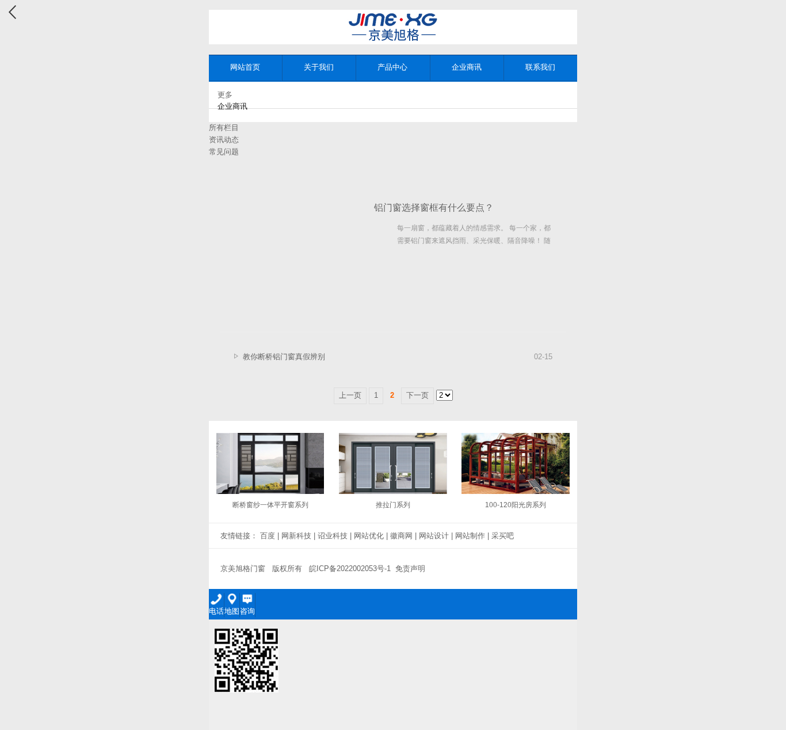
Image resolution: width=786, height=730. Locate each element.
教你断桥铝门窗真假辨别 (284, 356)
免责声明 (410, 568)
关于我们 (319, 67)
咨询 (247, 611)
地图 (231, 611)
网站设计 (434, 535)
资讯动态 (224, 139)
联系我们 (540, 67)
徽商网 (401, 535)
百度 (267, 535)
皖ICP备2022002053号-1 (350, 568)
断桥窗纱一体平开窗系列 (270, 505)
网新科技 (296, 535)
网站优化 (369, 535)
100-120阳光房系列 (515, 505)
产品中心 (392, 67)
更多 (225, 94)
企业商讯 (467, 67)
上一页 (350, 395)
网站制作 (470, 535)
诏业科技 (333, 535)
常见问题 (224, 151)
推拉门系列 (393, 505)
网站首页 (245, 67)
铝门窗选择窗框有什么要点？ (434, 207)
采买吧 (502, 535)
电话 (216, 611)
